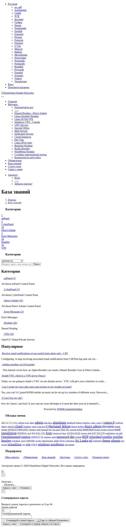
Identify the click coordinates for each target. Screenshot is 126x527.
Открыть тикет (100, 457)
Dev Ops (19, 139)
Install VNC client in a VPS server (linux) (23, 375)
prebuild (78, 437)
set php (38, 441)
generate (73, 430)
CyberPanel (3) (11, 289)
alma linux (48, 423)
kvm (49, 433)
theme (106, 440)
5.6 (7, 423)
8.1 (16, 423)
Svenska (18, 75)
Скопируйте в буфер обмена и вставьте (39, 524)
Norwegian (20, 57)
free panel (56, 430)
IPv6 (33, 433)
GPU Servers (21, 125)
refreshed (95, 436)
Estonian (18, 34)
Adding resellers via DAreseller (18, 364)
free (50, 430)
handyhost (88, 429)
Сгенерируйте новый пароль (19, 520)
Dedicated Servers (23, 134)
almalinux (59, 422)
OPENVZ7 (35, 437)
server (23, 441)
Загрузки (65, 457)
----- (16, 110)
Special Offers (21, 128)
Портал (12, 199)
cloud (18, 426)
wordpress (57, 444)
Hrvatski (18, 19)
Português (19, 60)
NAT (94, 433)
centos (93, 423)
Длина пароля (9, 507)
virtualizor (15, 444)
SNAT (62, 441)
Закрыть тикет (10, 488)
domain (4, 430)
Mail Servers (21, 131)
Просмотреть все (23, 107)
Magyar (18, 49)
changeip (10, 426)
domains (32, 430)
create (34, 426)
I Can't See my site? (11, 398)
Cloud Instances (22, 136)
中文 (17, 16)
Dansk (17, 25)
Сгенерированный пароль (16, 513)
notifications (110, 433)
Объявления (14, 160)
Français (18, 40)
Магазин (13, 104)
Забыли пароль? (23, 183)
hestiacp (97, 430)
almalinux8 (71, 423)
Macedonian (20, 54)
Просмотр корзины (18, 87)
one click (119, 433)
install (117, 429)
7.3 (10, 423)
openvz (26, 436)
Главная (12, 101)
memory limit (86, 433)
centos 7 (99, 423)
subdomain (97, 441)
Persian (18, 37)
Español (18, 72)
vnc (23, 445)
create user (41, 426)
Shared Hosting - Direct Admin (30, 113)
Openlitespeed (10, 436)
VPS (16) (8, 334)
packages (47, 437)
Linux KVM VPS (23, 119)
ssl (90, 440)
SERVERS (30, 441)
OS (42, 437)
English (18, 31)
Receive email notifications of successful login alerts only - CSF (34, 353)
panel (54, 437)
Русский (12, 4)
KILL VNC (40, 433)
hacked (79, 430)
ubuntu (115, 440)
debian (66, 426)
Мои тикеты (12, 457)
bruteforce (86, 423)
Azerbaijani (20, 10)
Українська (20, 81)
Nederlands (20, 28)
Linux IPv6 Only (23, 142)
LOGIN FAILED (73, 433)
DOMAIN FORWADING (18, 430)
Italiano (18, 52)
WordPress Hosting (24, 151)
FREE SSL (65, 430)
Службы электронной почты (30, 154)
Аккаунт (13, 175)
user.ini (4, 445)
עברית (17, 46)
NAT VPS (101, 433)
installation (8, 433)
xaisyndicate (69, 445)
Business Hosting (23, 145)
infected (111, 430)
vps (28, 444)
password (62, 436)
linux (64, 433)
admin (39, 422)
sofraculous (69, 441)
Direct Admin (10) (13, 300)
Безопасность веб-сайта (27, 157)
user (122, 441)
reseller (107, 436)
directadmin (108, 426)
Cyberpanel (53, 426)
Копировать (63, 520)
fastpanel (44, 430)
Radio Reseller (22, 148)
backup (79, 423)
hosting (104, 430)
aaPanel (21, 423)
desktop (81, 426)
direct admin (92, 426)
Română (18, 66)
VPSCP (34, 445)
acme (27, 423)
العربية (18, 7)
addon (32, 423)
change (4, 426)
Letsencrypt (57, 433)
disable (117, 426)
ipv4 (29, 433)
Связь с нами (15, 169)
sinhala (56, 441)
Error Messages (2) (13, 311)
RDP (85, 436)
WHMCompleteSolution (69, 409)
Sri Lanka (81, 440)
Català (17, 13)
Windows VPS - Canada (27, 122)
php (72, 436)
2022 (3, 423)
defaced (74, 426)
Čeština (18, 22)
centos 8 (108, 422)
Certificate (119, 423)
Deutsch (18, 43)
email (38, 430)
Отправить (25, 488)
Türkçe (18, 78)
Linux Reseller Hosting (26, 116)
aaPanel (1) (9, 278)
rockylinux (16, 441)
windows (44, 444)
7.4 (13, 423)
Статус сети (14, 166)
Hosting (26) (10, 322)
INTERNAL (22, 433)
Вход (10, 84)
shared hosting (47, 441)
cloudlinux (27, 426)
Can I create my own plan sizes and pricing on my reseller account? (36, 386)
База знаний (14, 163)
